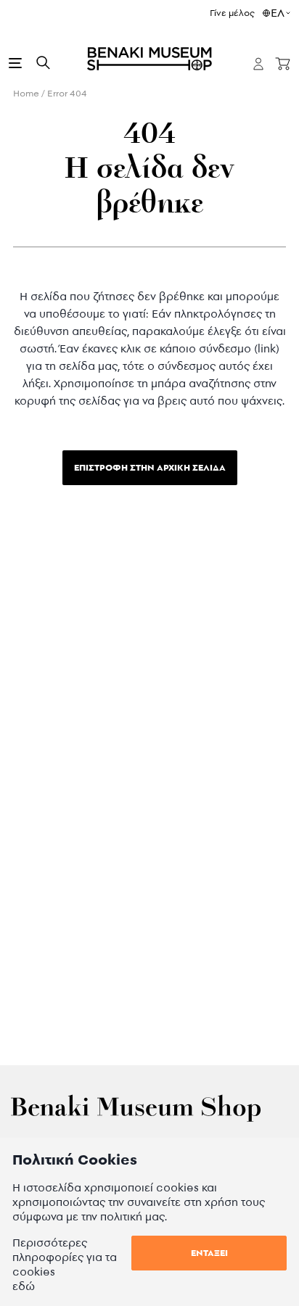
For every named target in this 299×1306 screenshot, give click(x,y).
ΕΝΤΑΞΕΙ (209, 1253)
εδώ (23, 1286)
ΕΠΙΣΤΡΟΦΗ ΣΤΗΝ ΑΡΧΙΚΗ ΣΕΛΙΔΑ (150, 467)
